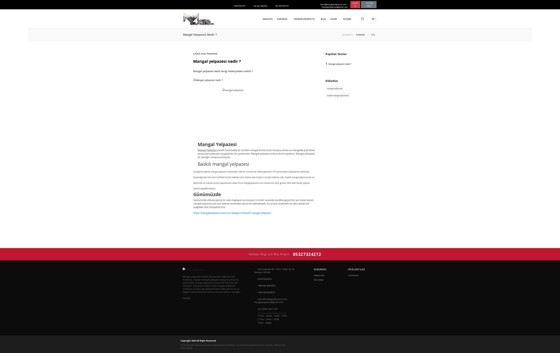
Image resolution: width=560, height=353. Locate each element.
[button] (357, 18)
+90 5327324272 (282, 6)
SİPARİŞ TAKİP (369, 4)
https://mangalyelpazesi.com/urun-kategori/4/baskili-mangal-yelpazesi (232, 213)
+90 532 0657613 (260, 6)
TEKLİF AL (355, 4)
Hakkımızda (319, 275)
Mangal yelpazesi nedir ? (339, 64)
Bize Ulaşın (319, 279)
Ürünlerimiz (353, 275)
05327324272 (239, 6)
